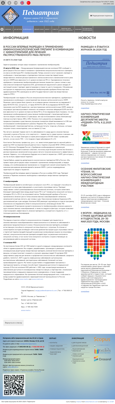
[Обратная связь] (16, 3)
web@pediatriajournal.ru (28, 344)
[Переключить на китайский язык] (29, 3)
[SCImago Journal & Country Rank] (102, 345)
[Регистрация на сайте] (3, 3)
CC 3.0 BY (110, 402)
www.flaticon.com (91, 402)
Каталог (47, 29)
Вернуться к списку (13, 323)
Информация (27, 29)
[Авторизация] (9, 3)
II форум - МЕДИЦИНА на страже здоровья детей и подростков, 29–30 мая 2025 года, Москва (96, 217)
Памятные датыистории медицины (65, 29)
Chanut (78, 402)
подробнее (85, 108)
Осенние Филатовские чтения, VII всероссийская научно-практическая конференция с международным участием (96, 177)
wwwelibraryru (12, 367)
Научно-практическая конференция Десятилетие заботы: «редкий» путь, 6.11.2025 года (96, 120)
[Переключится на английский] (22, 3)
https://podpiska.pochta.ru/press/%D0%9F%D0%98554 (22, 371)
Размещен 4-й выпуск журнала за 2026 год (95, 48)
